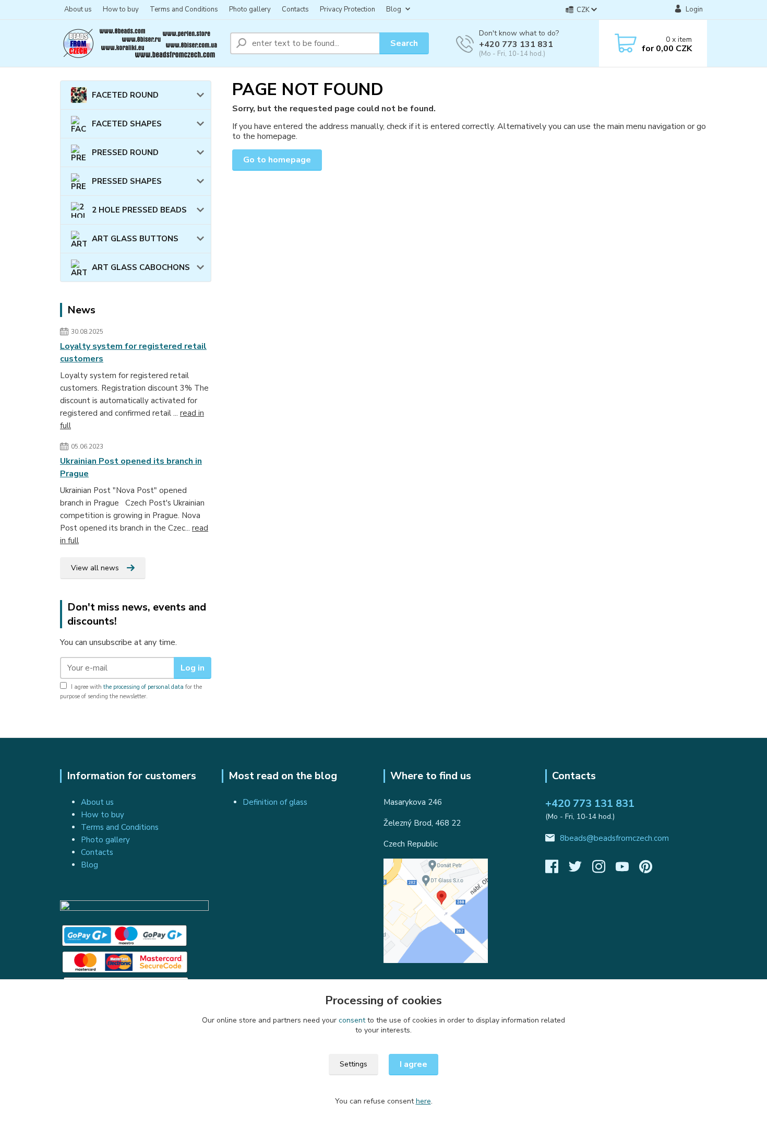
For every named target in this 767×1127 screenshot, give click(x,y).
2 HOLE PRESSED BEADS (139, 210)
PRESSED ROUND (125, 152)
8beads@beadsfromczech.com (614, 838)
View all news (95, 568)
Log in (193, 668)
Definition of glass (275, 802)
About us (78, 9)
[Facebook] (557, 869)
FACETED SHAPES (127, 124)
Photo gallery (250, 9)
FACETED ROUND (125, 95)
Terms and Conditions (184, 9)
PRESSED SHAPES (127, 181)
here (423, 1101)
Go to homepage (277, 160)
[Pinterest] (645, 869)
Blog (393, 9)
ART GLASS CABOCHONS (141, 267)
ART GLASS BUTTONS (135, 238)
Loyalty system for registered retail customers (133, 353)
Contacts (295, 9)
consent (352, 1020)
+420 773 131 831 (516, 44)
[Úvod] (141, 43)
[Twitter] (580, 869)
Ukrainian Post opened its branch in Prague (131, 467)
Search (404, 43)
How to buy (121, 9)
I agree (413, 1064)
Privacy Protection (347, 9)
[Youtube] (627, 869)
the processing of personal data (143, 687)
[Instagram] (604, 869)
